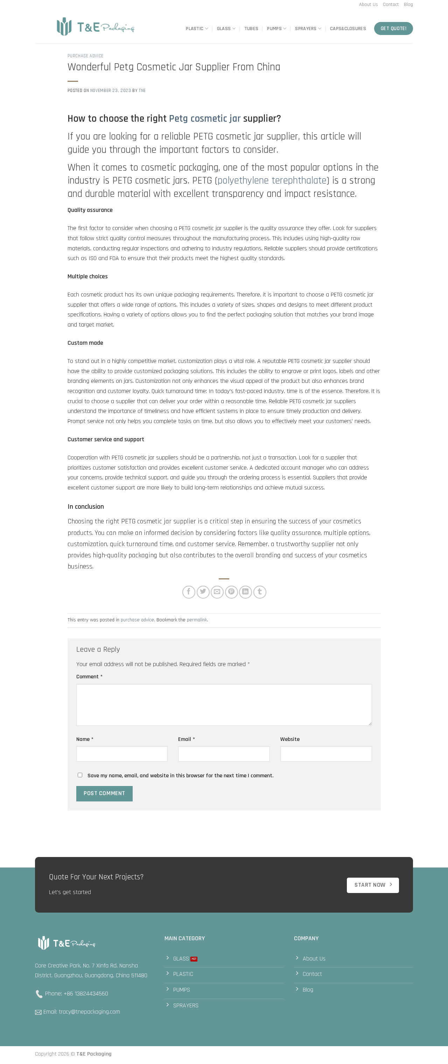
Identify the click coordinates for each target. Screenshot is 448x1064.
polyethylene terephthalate (272, 180)
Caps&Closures (348, 29)
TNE (142, 90)
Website (290, 739)
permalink (197, 620)
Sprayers (305, 29)
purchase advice (86, 56)
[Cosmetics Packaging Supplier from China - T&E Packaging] (96, 27)
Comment (89, 676)
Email (186, 739)
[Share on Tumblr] (259, 592)
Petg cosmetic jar (205, 118)
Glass (224, 29)
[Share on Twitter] (203, 592)
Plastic (194, 29)
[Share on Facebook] (188, 592)
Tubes (251, 29)
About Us (368, 4)
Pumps (274, 29)
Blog (408, 4)
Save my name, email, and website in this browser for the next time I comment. (180, 775)
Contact (391, 4)
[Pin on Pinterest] (231, 592)
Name (84, 739)
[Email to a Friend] (217, 592)
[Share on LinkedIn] (245, 592)
